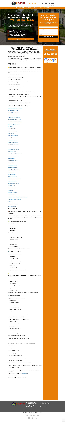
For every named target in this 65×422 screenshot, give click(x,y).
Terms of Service (31, 412)
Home (16, 7)
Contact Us (35, 7)
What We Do (28, 7)
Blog (41, 7)
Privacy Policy (25, 412)
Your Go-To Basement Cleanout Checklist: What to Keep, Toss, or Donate (31, 403)
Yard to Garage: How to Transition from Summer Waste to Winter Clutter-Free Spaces (32, 409)
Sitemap (36, 412)
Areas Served (46, 7)
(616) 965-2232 (25, 373)
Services (21, 7)
